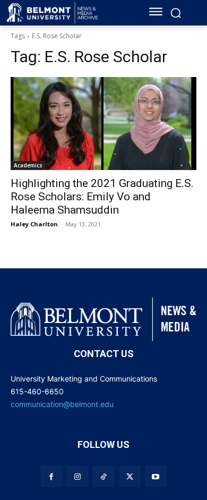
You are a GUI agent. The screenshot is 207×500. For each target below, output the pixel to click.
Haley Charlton (34, 224)
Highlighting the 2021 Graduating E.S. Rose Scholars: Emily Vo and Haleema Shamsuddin (102, 196)
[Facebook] (51, 476)
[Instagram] (77, 476)
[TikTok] (103, 476)
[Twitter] (129, 476)
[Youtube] (155, 476)
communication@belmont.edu (62, 404)
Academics (28, 165)
